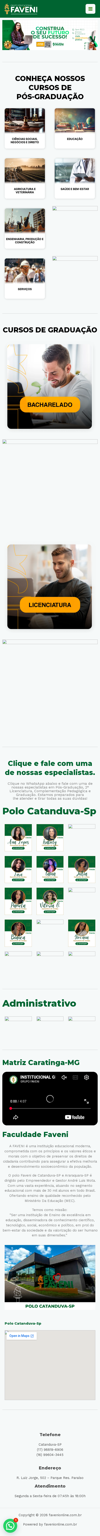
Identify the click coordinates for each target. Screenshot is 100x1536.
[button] (10, 1526)
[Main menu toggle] (90, 9)
